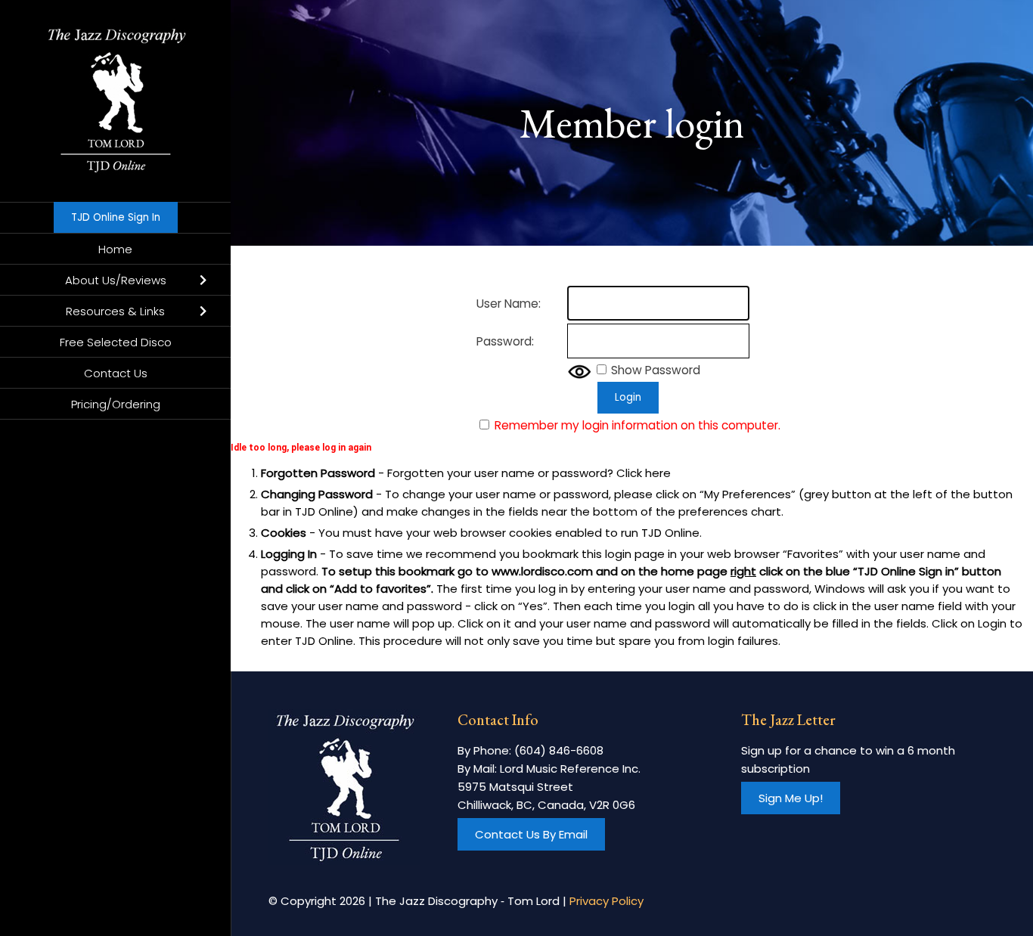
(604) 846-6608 (558, 750)
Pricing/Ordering (115, 404)
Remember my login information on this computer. (637, 425)
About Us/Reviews (115, 280)
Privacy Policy (606, 901)
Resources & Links (115, 311)
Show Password (655, 370)
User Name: (508, 303)
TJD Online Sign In (115, 217)
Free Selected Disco (116, 342)
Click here (643, 473)
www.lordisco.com (542, 571)
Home (115, 249)
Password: (505, 341)
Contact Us (115, 373)
